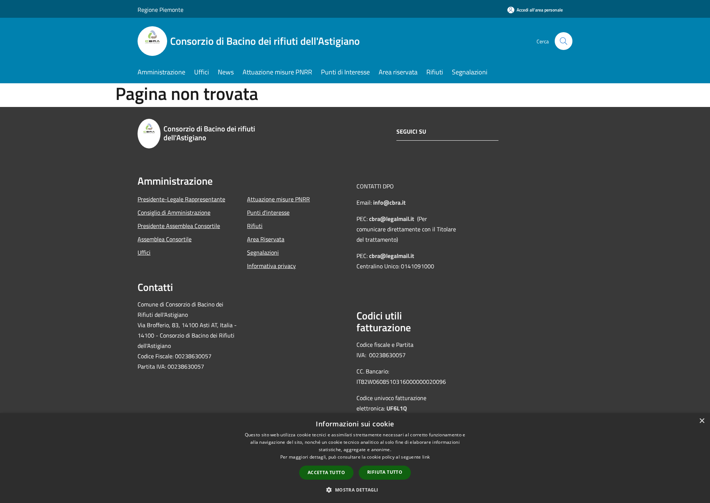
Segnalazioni (263, 252)
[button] (355, 489)
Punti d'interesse (268, 212)
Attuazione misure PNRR (278, 199)
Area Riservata (265, 239)
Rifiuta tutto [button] (384, 472)
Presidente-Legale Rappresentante (181, 199)
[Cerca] (563, 41)
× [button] (701, 421)
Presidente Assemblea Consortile (179, 225)
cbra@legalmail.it (391, 218)
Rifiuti (255, 225)
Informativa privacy (271, 265)
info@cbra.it (389, 202)
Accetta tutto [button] (326, 472)
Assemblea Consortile (165, 239)
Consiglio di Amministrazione (174, 212)
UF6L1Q (396, 408)
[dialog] (355, 458)
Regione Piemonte (160, 9)
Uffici (144, 252)
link (426, 457)
